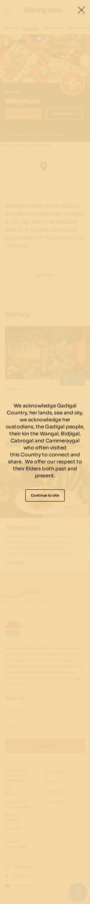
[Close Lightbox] (81, 10)
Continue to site (45, 495)
